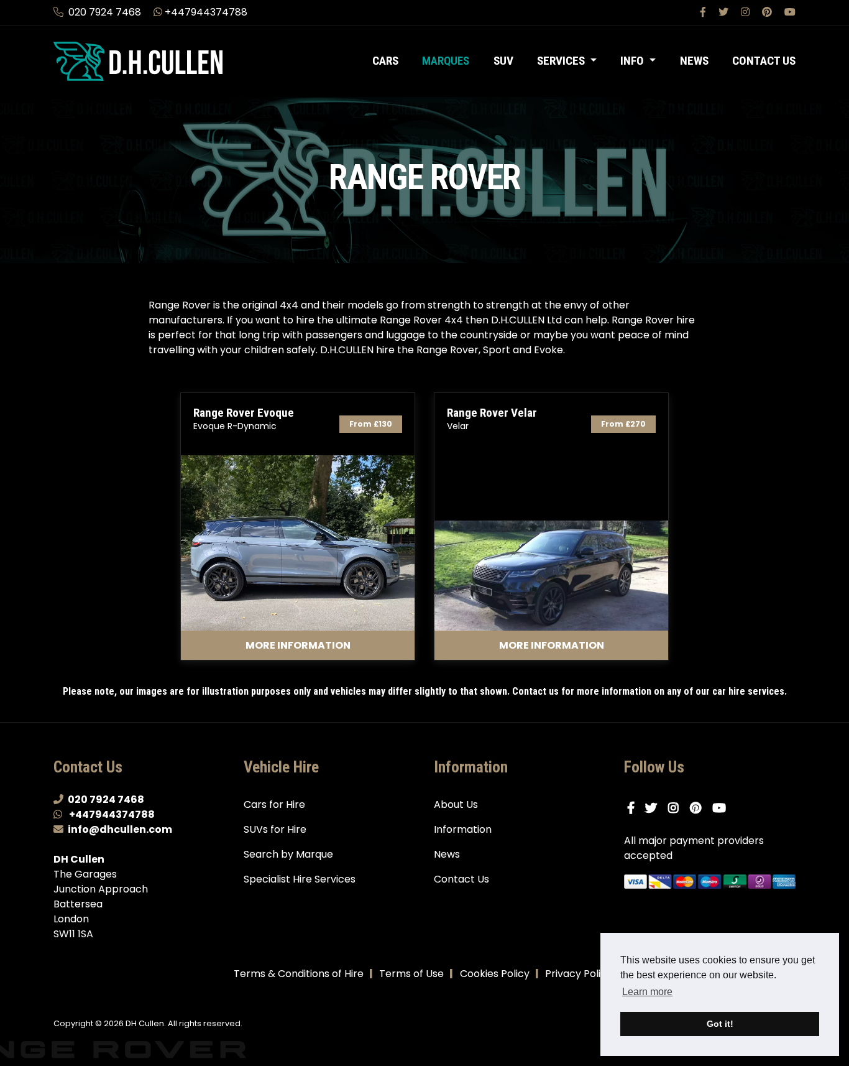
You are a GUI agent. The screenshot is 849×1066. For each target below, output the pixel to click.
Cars (385, 60)
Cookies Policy (495, 973)
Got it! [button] (720, 1024)
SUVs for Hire (275, 829)
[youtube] (790, 12)
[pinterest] (768, 12)
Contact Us (764, 60)
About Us (456, 804)
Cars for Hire (274, 804)
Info (633, 60)
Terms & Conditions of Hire (299, 973)
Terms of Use (411, 973)
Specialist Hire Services (300, 879)
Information (463, 829)
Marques (445, 60)
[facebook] (704, 12)
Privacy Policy (578, 973)
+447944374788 (206, 12)
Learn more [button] (647, 991)
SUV (503, 60)
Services (562, 60)
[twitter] (724, 12)
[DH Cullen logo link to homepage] (138, 60)
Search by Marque (288, 854)
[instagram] (746, 12)
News (694, 60)
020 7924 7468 (105, 12)
